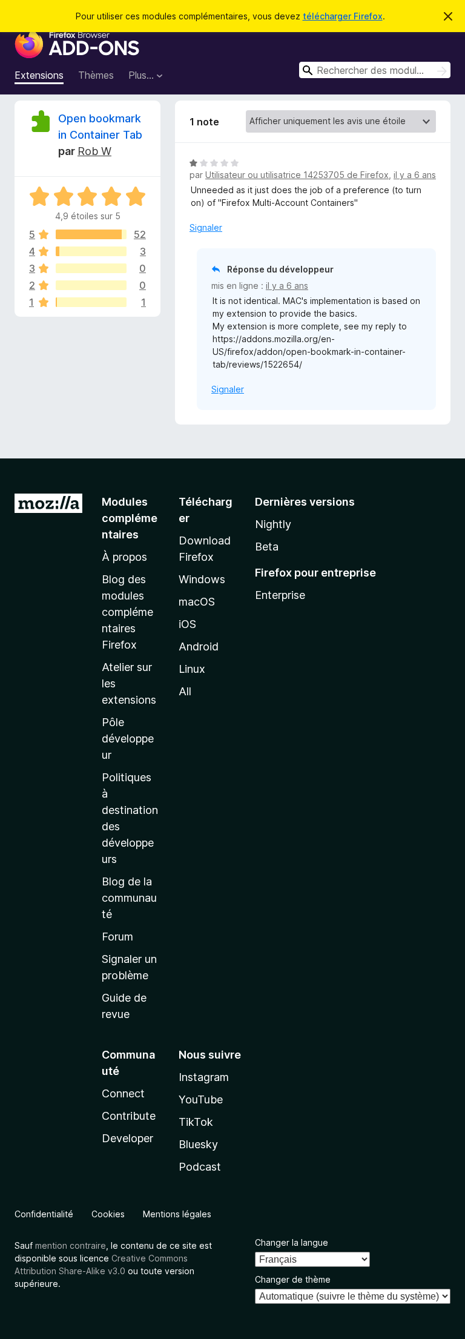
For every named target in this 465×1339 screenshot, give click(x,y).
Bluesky (198, 1144)
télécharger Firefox (343, 16)
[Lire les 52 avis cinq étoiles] (91, 234)
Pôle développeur (128, 738)
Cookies (108, 1214)
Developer (127, 1138)
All (185, 691)
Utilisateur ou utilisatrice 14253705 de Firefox (297, 175)
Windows (202, 579)
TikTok (196, 1122)
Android (199, 646)
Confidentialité (44, 1214)
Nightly (273, 524)
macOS (197, 601)
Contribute (129, 1115)
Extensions (39, 75)
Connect (123, 1093)
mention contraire (70, 1245)
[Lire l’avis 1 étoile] (91, 302)
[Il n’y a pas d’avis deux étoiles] (91, 285)
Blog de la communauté (129, 898)
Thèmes (96, 75)
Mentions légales (177, 1214)
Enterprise (280, 595)
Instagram (204, 1077)
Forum (117, 936)
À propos (124, 556)
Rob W (94, 151)
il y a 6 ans (415, 175)
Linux (192, 669)
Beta (267, 546)
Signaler (206, 227)
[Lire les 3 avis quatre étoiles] (91, 251)
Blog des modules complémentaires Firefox (127, 612)
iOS (187, 624)
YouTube (201, 1099)
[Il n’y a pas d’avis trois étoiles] (91, 268)
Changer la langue (291, 1242)
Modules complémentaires (129, 518)
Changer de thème (293, 1279)
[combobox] (374, 70)
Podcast (200, 1166)
